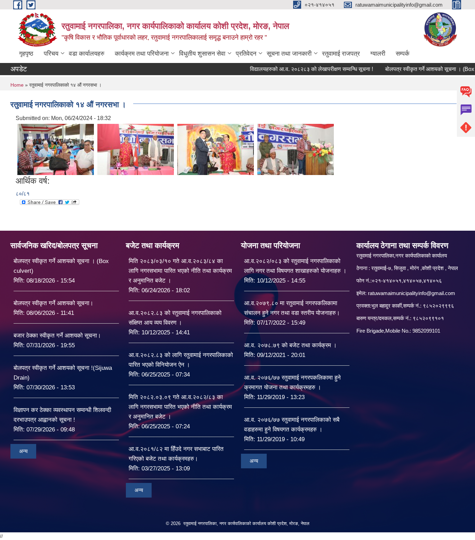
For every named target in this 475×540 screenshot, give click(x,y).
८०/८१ (23, 194)
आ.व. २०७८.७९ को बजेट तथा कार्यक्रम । (290, 345)
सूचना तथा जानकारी (289, 53)
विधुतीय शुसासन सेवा (202, 53)
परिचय (51, 53)
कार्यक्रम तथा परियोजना (142, 53)
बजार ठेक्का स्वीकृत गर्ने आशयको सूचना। (57, 335)
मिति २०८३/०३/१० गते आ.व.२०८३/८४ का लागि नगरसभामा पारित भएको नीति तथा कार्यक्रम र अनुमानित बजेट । (180, 271)
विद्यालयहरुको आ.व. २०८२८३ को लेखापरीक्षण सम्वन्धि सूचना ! (296, 69)
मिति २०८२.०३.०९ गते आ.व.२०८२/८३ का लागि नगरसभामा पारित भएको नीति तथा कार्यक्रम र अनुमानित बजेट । (180, 407)
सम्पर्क (402, 53)
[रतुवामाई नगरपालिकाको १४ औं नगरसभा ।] (55, 149)
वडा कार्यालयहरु (86, 53)
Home (17, 85)
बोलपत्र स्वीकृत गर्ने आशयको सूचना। (53, 303)
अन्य (23, 451)
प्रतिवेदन (246, 53)
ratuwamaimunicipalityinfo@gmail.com (411, 293)
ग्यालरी (377, 53)
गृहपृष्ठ (26, 53)
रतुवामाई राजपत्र (341, 53)
